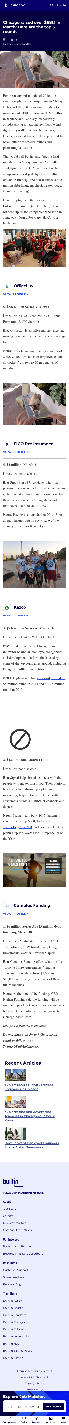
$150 (49, 112)
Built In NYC (11, 1343)
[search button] (51, 5)
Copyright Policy (34, 1383)
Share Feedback (13, 1277)
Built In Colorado (14, 1329)
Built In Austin (12, 1300)
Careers (8, 1216)
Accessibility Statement (34, 1377)
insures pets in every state (32, 520)
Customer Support (15, 1270)
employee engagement (47, 651)
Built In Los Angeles (16, 1336)
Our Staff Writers (14, 1223)
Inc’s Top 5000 (24, 821)
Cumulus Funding (32, 905)
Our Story (9, 1208)
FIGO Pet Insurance (33, 443)
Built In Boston (13, 1308)
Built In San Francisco (17, 1350)
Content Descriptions (17, 1230)
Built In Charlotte (14, 1315)
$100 (24, 112)
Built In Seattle (13, 1358)
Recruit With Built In (17, 1246)
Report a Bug (12, 1284)
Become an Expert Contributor (23, 1253)
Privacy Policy (34, 1389)
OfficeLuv (23, 286)
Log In (61, 5)
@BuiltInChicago (25, 1046)
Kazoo (20, 607)
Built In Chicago (14, 1322)
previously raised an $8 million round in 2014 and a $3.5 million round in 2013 (34, 684)
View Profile (14, 294)
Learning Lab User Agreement (34, 1370)
